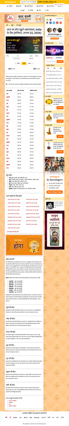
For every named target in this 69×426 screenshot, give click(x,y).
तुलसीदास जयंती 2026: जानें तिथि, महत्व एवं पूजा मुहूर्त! (55, 89)
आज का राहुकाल (12, 400)
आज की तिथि (39, 2)
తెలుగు (25, 417)
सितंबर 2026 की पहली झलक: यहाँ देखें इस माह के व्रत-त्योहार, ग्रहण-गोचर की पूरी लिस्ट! (55, 93)
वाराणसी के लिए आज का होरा (14, 224)
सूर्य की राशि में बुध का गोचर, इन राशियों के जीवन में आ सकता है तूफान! (55, 71)
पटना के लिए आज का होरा (13, 214)
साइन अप (61, 4)
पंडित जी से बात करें (26, 2)
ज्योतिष (30, 10)
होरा (10, 404)
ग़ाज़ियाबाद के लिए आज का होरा (14, 217)
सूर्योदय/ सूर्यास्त (12, 406)
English (15, 417)
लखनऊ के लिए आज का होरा (14, 203)
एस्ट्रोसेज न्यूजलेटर (50, 58)
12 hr (31, 56)
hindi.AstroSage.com (41, 423)
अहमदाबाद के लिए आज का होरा (33, 217)
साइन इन (56, 4)
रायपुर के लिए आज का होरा (14, 228)
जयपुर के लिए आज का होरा (14, 199)
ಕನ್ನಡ (30, 417)
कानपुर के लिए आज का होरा (14, 206)
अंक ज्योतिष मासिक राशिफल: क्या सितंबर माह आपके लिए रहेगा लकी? (55, 78)
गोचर (39, 10)
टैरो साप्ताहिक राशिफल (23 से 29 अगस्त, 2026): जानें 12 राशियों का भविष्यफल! (55, 75)
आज (24, 63)
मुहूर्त (22, 10)
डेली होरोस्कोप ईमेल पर (60, 58)
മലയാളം (36, 417)
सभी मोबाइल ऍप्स (59, 18)
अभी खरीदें (60, 107)
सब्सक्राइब (60, 43)
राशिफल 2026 (52, 2)
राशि (47, 10)
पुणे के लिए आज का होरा (31, 221)
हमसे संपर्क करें (44, 413)
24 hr (36, 56)
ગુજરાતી (43, 417)
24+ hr (31, 58)
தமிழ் (20, 417)
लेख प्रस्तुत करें (36, 413)
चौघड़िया (11, 402)
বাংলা (53, 417)
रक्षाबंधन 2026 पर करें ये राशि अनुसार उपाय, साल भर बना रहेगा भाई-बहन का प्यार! (55, 85)
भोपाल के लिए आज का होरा (14, 210)
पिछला (18, 63)
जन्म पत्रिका (45, 2)
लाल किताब (25, 413)
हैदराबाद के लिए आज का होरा (32, 214)
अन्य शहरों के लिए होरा (13, 232)
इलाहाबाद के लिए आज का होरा (14, 221)
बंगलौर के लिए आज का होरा (32, 210)
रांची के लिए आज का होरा (31, 224)
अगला (29, 63)
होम (7, 25)
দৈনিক (57, 417)
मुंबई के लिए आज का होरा (31, 203)
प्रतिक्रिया (30, 413)
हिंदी (10, 417)
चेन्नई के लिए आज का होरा (32, 199)
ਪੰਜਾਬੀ (62, 417)
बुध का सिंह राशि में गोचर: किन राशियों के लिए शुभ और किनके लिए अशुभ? (55, 82)
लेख (48, 68)
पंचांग (54, 68)
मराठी (49, 417)
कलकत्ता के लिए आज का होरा (32, 206)
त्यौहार (61, 68)
